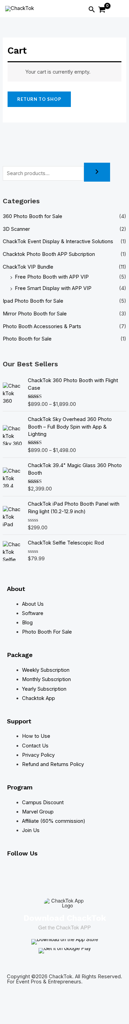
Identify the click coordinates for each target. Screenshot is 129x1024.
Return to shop (39, 99)
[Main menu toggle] (117, 10)
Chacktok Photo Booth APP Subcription (49, 254)
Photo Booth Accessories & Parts (42, 326)
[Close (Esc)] (71, 1006)
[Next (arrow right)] (30, 1018)
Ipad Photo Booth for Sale (33, 301)
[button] (91, 9)
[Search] (97, 172)
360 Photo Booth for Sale (32, 216)
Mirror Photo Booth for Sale (35, 314)
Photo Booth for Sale (27, 339)
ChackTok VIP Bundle (28, 267)
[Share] (51, 1006)
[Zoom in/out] (9, 1006)
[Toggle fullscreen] (30, 1006)
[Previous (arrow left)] (9, 1018)
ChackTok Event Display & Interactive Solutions (58, 241)
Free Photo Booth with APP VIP (52, 277)
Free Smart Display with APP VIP (53, 288)
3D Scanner (16, 229)
